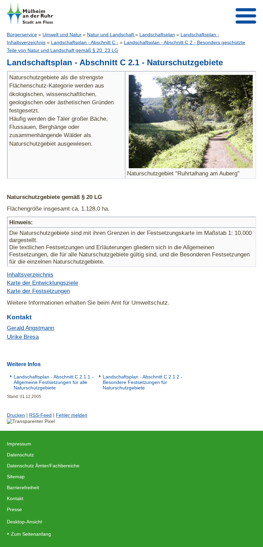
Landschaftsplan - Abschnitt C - (84, 42)
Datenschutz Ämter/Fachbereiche (43, 465)
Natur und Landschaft (111, 34)
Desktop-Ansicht (24, 521)
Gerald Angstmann (30, 327)
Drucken (16, 415)
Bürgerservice (22, 34)
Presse (14, 509)
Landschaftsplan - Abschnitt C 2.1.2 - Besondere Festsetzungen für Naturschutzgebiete (143, 382)
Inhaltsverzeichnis (30, 274)
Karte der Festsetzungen (38, 291)
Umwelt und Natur (62, 34)
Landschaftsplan (157, 34)
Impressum (19, 443)
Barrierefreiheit (23, 487)
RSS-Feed (40, 415)
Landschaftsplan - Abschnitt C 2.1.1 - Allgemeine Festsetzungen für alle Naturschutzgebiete (53, 382)
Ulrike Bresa (23, 336)
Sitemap (16, 476)
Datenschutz (20, 454)
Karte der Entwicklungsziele (42, 282)
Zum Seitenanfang (31, 534)
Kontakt (15, 498)
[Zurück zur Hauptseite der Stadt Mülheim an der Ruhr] (30, 13)
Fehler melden (71, 415)
